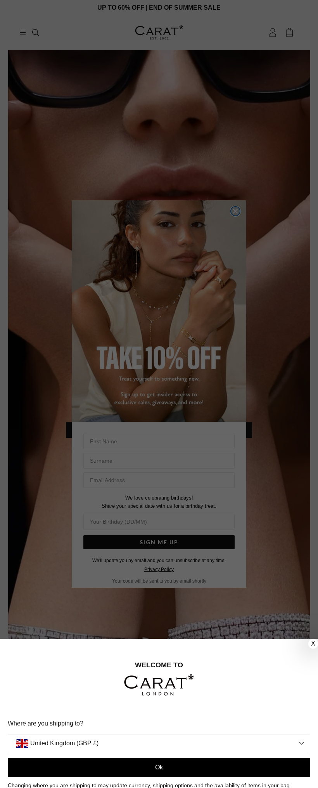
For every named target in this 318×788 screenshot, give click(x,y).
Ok (159, 767)
